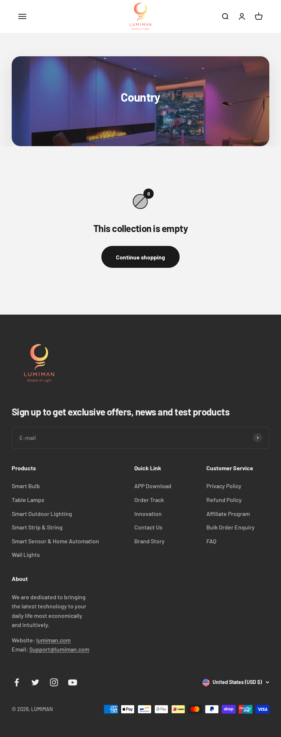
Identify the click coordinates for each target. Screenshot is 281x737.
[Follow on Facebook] (17, 682)
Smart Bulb (26, 485)
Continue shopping (140, 257)
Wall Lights (26, 554)
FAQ (211, 540)
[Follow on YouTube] (73, 682)
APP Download (152, 485)
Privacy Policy (223, 485)
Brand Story (149, 540)
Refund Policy (224, 499)
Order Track (149, 499)
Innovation (148, 513)
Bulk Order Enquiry (230, 527)
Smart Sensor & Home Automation (55, 540)
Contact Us (148, 527)
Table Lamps (28, 499)
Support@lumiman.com (59, 649)
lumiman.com (53, 640)
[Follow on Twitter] (35, 682)
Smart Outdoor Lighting (42, 513)
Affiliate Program (228, 513)
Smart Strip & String (37, 527)
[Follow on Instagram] (54, 682)
